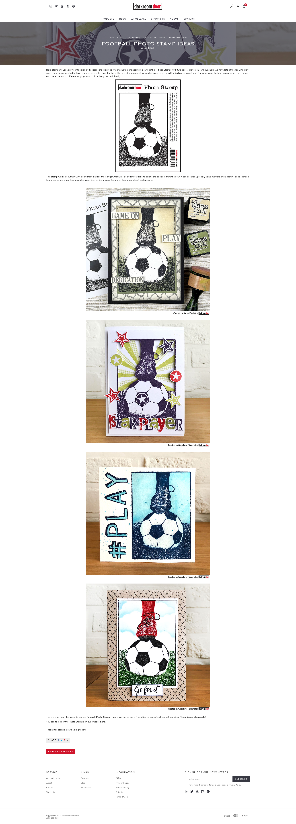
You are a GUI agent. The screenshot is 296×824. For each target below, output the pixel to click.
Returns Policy (122, 787)
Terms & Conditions (217, 785)
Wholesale (138, 19)
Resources (86, 787)
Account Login (53, 778)
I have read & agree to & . (214, 785)
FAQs (118, 778)
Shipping (120, 792)
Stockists (158, 19)
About (174, 19)
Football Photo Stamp (159, 69)
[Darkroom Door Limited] (147, 6)
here (102, 721)
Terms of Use (122, 797)
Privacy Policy (122, 783)
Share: (52, 740)
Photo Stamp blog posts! (193, 717)
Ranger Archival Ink (115, 176)
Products (107, 19)
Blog (122, 19)
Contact (189, 19)
